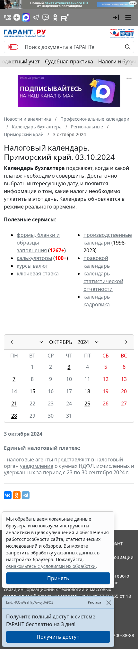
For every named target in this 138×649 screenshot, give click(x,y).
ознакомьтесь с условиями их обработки (51, 566)
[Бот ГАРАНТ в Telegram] (45, 17)
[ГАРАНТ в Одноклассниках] (55, 17)
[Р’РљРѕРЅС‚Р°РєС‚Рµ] (8, 495)
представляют (72, 459)
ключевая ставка (38, 273)
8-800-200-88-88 (116, 635)
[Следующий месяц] (126, 342)
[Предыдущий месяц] (11, 342)
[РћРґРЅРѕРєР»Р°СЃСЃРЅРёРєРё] (17, 495)
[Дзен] (16, 17)
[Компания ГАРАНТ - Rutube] (65, 17)
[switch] (13, 47)
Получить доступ (58, 636)
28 (14, 415)
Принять (58, 578)
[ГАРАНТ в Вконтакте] (8, 17)
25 (87, 403)
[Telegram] (26, 495)
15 (32, 391)
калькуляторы (34, 258)
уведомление (36, 465)
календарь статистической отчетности (103, 281)
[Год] (96, 342)
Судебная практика (69, 61)
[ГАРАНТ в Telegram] (36, 17)
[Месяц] (41, 342)
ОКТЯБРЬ (60, 342)
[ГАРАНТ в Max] (26, 17)
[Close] (108, 602)
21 (14, 403)
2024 (83, 342)
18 (87, 391)
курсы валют (32, 265)
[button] (116, 17)
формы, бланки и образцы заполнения (38, 242)
